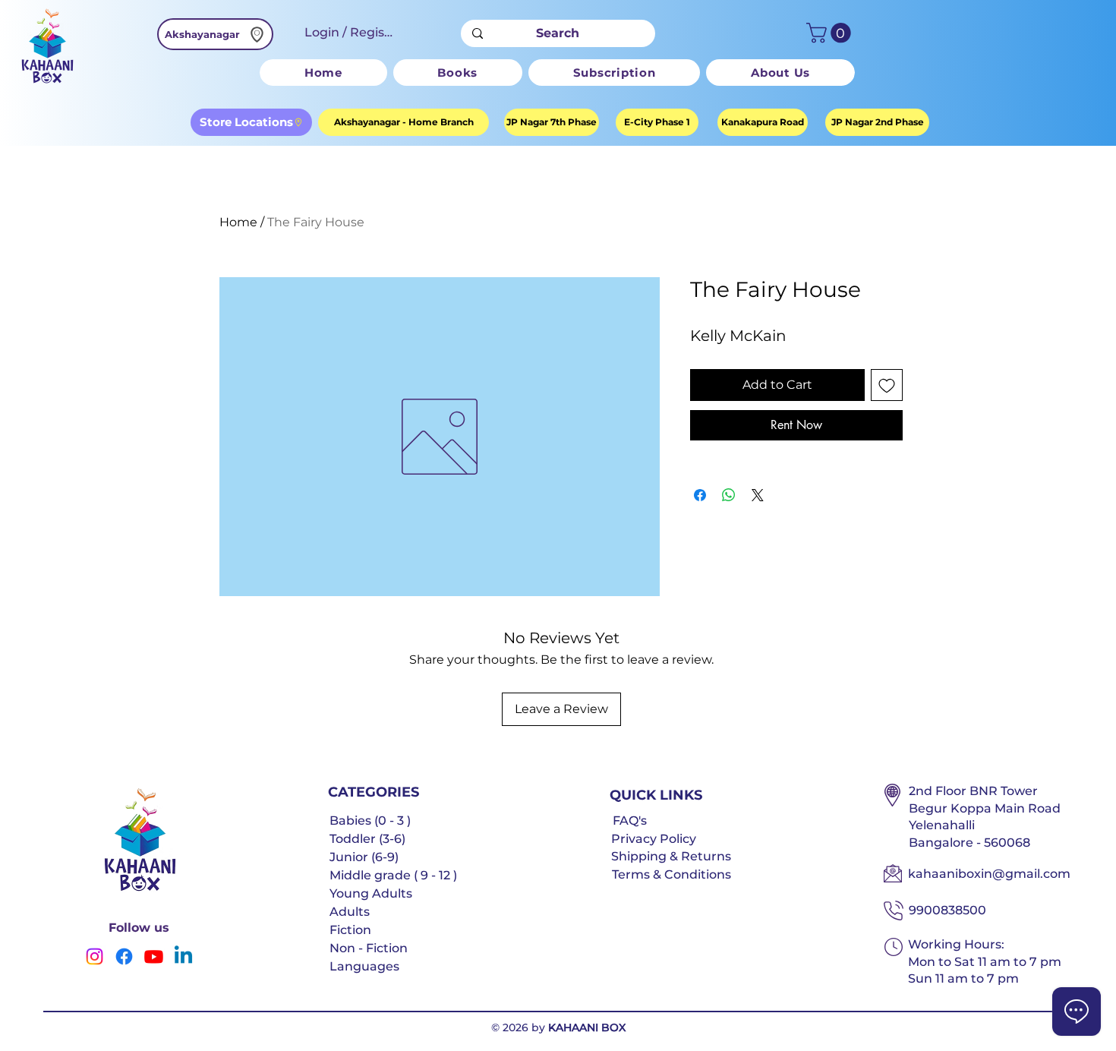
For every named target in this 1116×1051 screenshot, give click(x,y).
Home (238, 222)
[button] (831, 33)
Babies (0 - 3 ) (370, 820)
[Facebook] (124, 956)
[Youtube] (154, 956)
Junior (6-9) (364, 857)
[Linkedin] (183, 956)
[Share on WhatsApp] (729, 495)
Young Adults (370, 893)
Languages (364, 966)
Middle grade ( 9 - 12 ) (393, 875)
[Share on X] (758, 495)
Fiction (350, 930)
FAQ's (630, 820)
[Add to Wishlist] (887, 385)
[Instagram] (95, 956)
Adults (349, 911)
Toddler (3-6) (367, 839)
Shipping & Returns (671, 856)
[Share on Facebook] (700, 495)
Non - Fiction (368, 948)
